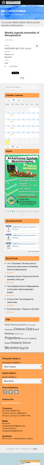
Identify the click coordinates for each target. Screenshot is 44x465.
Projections (13, 337)
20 (23, 126)
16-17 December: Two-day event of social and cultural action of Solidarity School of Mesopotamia (22, 266)
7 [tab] (19, 211)
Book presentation (31, 325)
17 (8, 126)
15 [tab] (35, 211)
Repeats (29, 48)
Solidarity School (21, 342)
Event (36, 329)
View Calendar (32, 251)
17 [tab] (22, 214)
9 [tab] (23, 211)
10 (8, 120)
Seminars (25, 338)
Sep (18, 100)
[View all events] (36, 46)
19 (18, 126)
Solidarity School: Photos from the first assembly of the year (23, 278)
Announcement (18, 324)
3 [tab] (10, 211)
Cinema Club (23, 328)
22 (33, 126)
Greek (27, 462)
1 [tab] (6, 211)
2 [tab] (8, 211)
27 (23, 132)
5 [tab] (14, 211)
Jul (8, 100)
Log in (35, 448)
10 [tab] (25, 211)
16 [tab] (38, 211)
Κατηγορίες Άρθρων (11, 362)
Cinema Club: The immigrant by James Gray (20, 301)
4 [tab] (12, 211)
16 (38, 120)
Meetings (14, 66)
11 (13, 120)
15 (33, 120)
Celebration (9, 329)
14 (28, 120)
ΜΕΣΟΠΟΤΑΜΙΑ (13, 11)
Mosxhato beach (19, 334)
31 (8, 139)
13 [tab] (31, 211)
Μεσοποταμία (17, 347)
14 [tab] (33, 211)
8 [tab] (21, 211)
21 (28, 126)
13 (23, 120)
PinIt (22, 78)
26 (18, 132)
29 (33, 132)
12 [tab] (29, 211)
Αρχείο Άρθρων (9, 377)
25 (13, 132)
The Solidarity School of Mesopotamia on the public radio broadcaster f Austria (23, 289)
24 (8, 132)
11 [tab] (27, 211)
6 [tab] (16, 211)
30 (38, 132)
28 (28, 132)
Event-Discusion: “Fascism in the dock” (23, 309)
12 (18, 120)
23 (38, 126)
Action (8, 324)
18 (13, 126)
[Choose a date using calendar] (13, 100)
